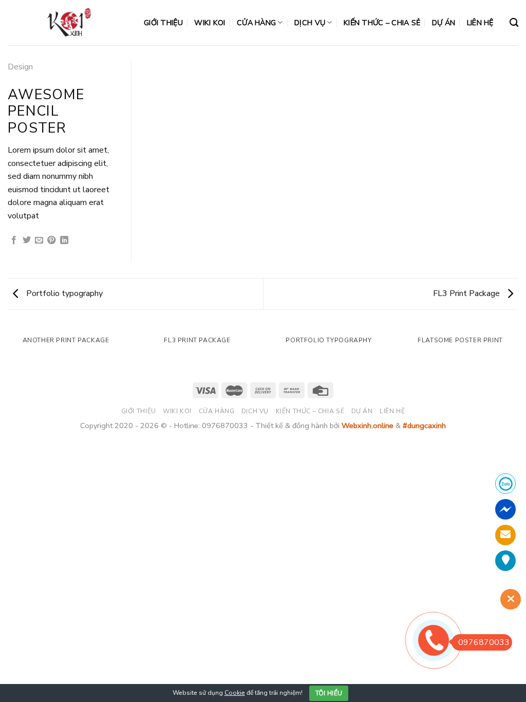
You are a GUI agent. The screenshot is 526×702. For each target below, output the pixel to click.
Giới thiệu (163, 22)
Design (20, 66)
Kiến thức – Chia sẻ (382, 22)
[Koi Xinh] (68, 22)
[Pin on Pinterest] (51, 240)
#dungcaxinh (424, 425)
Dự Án (443, 22)
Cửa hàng (256, 22)
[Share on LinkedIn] (64, 240)
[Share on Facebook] (14, 240)
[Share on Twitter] (27, 240)
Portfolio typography (63, 293)
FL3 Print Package (467, 293)
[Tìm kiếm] (514, 22)
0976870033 (484, 642)
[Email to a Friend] (39, 240)
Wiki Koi (209, 22)
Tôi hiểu (329, 693)
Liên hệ (480, 22)
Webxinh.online (367, 425)
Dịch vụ (309, 22)
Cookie (234, 693)
